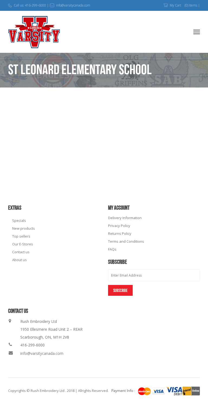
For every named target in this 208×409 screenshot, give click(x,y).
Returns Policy (119, 233)
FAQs (112, 249)
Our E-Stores (22, 244)
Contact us (21, 251)
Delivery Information (125, 217)
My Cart (175, 5)
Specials (19, 220)
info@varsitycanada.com (41, 353)
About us (19, 259)
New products (23, 228)
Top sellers (21, 236)
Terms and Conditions (126, 241)
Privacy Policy (119, 225)
